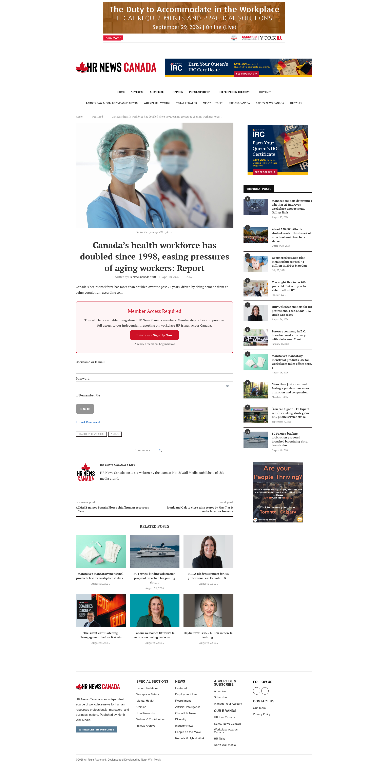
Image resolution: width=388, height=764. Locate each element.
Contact (265, 92)
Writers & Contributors (150, 719)
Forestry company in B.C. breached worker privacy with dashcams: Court (289, 335)
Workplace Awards (157, 103)
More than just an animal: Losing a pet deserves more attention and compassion (290, 388)
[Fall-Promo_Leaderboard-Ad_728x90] (238, 61)
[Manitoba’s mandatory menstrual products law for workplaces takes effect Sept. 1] (101, 551)
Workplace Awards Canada (226, 731)
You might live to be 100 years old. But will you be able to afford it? (289, 286)
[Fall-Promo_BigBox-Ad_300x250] (278, 127)
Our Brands (225, 711)
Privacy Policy (262, 714)
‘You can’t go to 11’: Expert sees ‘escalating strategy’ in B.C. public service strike (290, 413)
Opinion (178, 92)
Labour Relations (147, 688)
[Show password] (227, 385)
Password (83, 378)
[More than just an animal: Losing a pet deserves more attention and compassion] (256, 390)
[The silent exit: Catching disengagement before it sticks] (101, 610)
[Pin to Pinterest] (171, 450)
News (180, 681)
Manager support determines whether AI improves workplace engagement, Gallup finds (292, 206)
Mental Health (213, 103)
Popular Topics (199, 92)
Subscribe (156, 92)
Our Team (259, 707)
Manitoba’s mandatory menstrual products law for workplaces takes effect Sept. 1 (292, 362)
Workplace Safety (147, 694)
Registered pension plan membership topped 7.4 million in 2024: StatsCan (289, 261)
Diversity (180, 719)
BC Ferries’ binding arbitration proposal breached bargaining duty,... (154, 578)
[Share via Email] (175, 450)
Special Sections (152, 681)
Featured (97, 116)
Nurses (115, 434)
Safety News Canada (270, 103)
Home (121, 92)
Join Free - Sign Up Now (154, 335)
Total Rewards (186, 103)
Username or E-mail (90, 362)
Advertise (137, 92)
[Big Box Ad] (278, 464)
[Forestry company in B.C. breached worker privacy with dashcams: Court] (256, 337)
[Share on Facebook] (165, 450)
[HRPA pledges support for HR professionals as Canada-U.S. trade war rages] (208, 551)
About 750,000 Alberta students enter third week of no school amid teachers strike (291, 235)
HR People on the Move (234, 92)
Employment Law (186, 694)
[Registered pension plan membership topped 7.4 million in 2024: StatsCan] (256, 264)
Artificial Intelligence (187, 706)
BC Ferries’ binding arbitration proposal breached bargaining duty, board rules (290, 439)
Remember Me (89, 395)
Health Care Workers (91, 434)
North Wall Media (225, 744)
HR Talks (296, 103)
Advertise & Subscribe (225, 683)
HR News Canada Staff (142, 277)
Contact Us (263, 701)
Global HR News (185, 713)
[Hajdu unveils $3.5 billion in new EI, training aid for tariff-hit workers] (208, 610)
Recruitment (183, 700)
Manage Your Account (228, 703)
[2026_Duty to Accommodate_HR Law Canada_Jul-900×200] (194, 4)
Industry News (184, 725)
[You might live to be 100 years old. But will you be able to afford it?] (256, 288)
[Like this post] (161, 450)
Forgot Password (88, 422)
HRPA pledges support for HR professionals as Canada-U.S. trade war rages (292, 310)
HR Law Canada (239, 103)
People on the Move (188, 731)
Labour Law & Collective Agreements (112, 103)
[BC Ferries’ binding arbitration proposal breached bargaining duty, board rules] (155, 551)
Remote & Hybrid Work (190, 738)
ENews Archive (145, 725)
